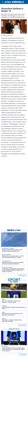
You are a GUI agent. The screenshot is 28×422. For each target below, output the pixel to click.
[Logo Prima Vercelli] (14, 2)
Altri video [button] (23, 354)
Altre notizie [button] (22, 275)
